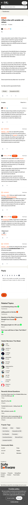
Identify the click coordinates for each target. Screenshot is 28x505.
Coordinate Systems (7, 437)
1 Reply (2, 398)
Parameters (15, 434)
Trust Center (16, 475)
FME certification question (7, 411)
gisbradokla (8, 357)
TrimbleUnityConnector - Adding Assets (10, 406)
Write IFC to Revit (5, 401)
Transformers (5, 11)
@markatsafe (6, 219)
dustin (5, 108)
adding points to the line (8, 312)
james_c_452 (7, 28)
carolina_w (8, 348)
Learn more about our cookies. (17, 494)
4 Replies (3, 419)
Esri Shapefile (6, 434)
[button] (2, 3)
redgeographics (9, 366)
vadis (7, 343)
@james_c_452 (5, 131)
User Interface (6, 431)
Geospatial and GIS (14, 91)
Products (10, 473)
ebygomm (8, 384)
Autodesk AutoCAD (7, 440)
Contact (9, 475)
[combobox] (14, 7)
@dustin (15, 135)
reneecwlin (8, 379)
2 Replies (3, 408)
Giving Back (18, 473)
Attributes (5, 428)
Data (2, 334)
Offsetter (5, 91)
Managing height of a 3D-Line (10, 325)
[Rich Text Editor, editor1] (14, 284)
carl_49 (7, 375)
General (3, 321)
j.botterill (8, 370)
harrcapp (8, 361)
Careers (3, 475)
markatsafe (6, 128)
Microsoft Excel (18, 437)
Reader (18, 428)
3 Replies (3, 403)
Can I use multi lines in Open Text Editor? (13, 330)
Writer (11, 428)
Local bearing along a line (9, 306)
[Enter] (2, 7)
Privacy (3, 476)
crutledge (8, 352)
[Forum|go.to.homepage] (6, 3)
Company (3, 473)
